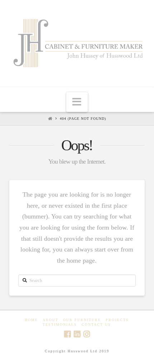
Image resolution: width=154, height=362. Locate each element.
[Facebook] (67, 334)
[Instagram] (86, 334)
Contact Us (96, 324)
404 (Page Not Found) (83, 119)
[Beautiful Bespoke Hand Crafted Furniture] (77, 42)
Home (31, 320)
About (50, 320)
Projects (117, 320)
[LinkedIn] (77, 334)
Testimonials (60, 324)
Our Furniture (82, 320)
